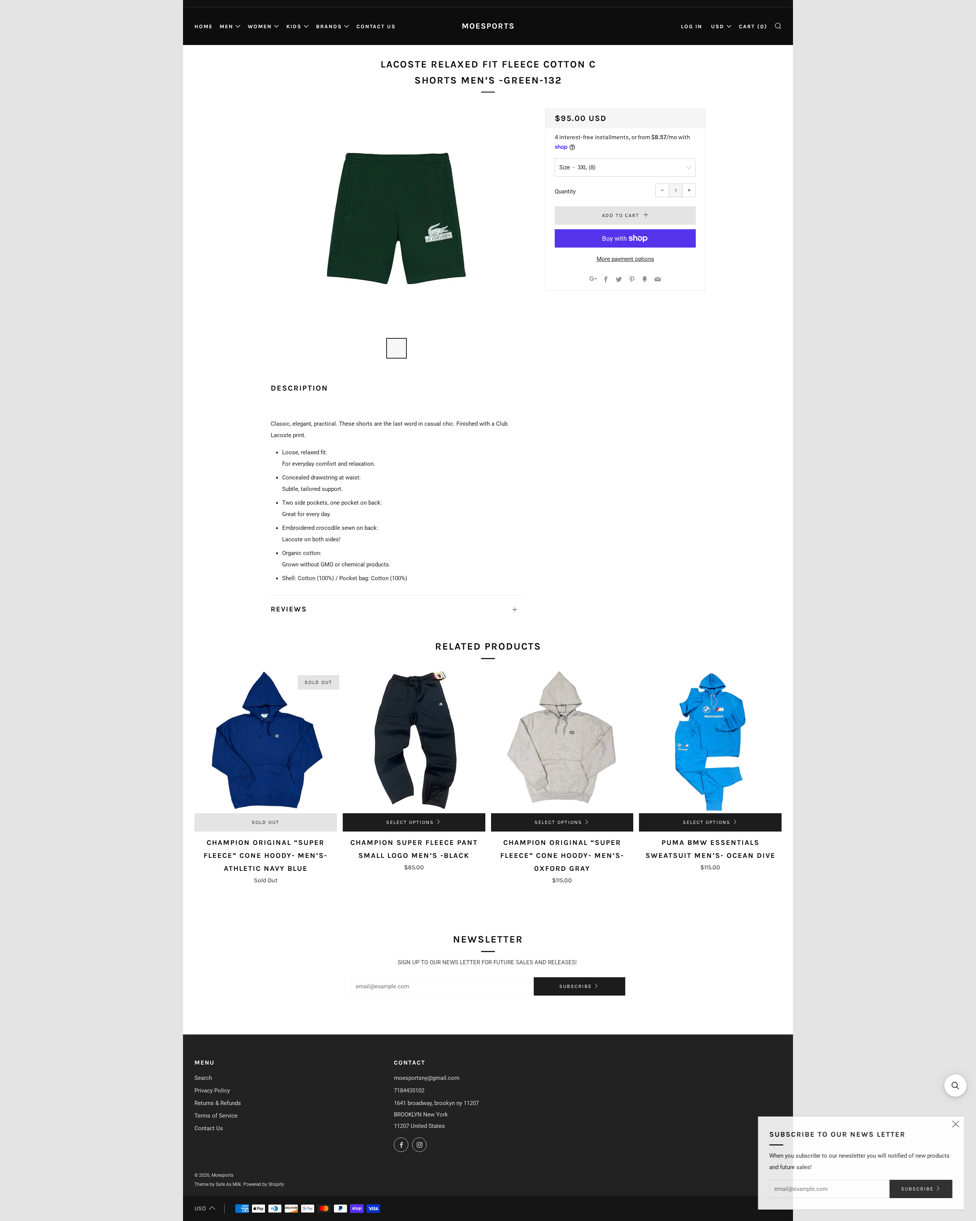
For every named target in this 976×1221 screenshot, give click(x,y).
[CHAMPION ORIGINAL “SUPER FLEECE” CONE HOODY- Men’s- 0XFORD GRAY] (562, 742)
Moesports (488, 26)
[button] (955, 1086)
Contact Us (376, 26)
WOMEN (260, 26)
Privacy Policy (212, 1090)
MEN (226, 26)
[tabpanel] (396, 219)
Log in (691, 26)
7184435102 (409, 1090)
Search (203, 1078)
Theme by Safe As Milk (217, 1184)
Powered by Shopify (263, 1184)
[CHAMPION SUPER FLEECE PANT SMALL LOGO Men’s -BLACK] (414, 742)
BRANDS (329, 26)
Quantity (565, 191)
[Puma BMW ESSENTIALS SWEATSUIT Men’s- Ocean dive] (710, 742)
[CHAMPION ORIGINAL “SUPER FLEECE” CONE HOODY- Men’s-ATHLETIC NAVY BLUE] (265, 742)
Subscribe (575, 986)
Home (203, 26)
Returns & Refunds (217, 1103)
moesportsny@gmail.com (426, 1078)
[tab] (396, 348)
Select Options (410, 822)
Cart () (753, 26)
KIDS (294, 26)
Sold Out (265, 822)
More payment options (625, 259)
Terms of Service (216, 1115)
